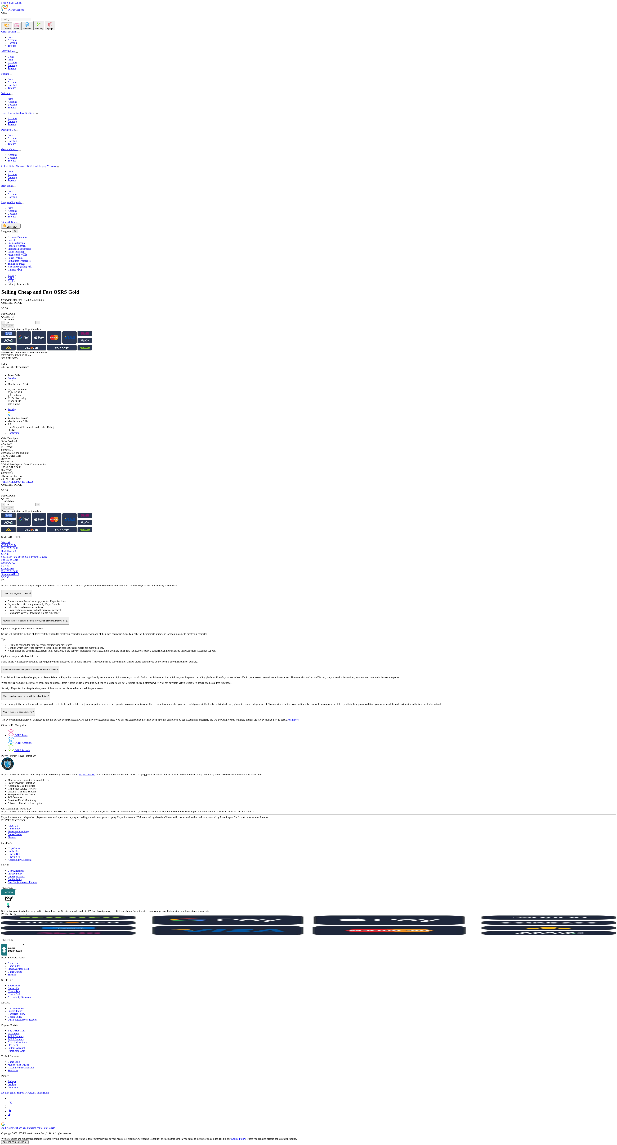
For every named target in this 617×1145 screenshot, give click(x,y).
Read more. (293, 719)
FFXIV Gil (13, 1045)
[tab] (6, 26)
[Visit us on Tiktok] (9, 1115)
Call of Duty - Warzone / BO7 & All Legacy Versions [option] (28, 166)
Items (10, 37)
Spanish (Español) (17, 243)
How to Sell (14, 856)
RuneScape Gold (16, 1050)
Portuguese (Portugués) (19, 260)
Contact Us (13, 851)
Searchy (12, 378)
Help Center (14, 848)
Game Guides (15, 834)
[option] (312, 237)
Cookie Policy (15, 879)
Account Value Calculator (21, 1067)
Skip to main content (11, 2)
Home (11, 275)
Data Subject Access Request (22, 882)
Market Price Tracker (18, 1064)
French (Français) (17, 245)
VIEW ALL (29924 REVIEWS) (17, 481)
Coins (11, 56)
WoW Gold (13, 1033)
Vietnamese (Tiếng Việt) (20, 266)
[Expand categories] (18, 32)
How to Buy (14, 854)
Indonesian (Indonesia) (19, 248)
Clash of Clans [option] (8, 31)
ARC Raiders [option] (8, 51)
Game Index (14, 828)
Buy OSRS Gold (16, 1030)
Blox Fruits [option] (7, 185)
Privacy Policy (15, 873)
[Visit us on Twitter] (11, 1105)
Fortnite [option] (5, 73)
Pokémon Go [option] (8, 129)
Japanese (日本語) (17, 254)
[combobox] (16, 19)
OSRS (11, 278)
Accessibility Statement (19, 859)
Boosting (12, 42)
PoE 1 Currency (16, 1036)
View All (5, 542)
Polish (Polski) (15, 258)
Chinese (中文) (15, 269)
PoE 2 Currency (16, 1039)
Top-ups (12, 45)
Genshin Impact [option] (9, 149)
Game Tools (14, 1061)
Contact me (13, 433)
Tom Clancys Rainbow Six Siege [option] (18, 113)
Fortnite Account (16, 1048)
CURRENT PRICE (11, 302)
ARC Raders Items (17, 1042)
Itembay (12, 1084)
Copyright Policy (16, 876)
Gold (10, 281)
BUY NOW (8, 326)
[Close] (15, 231)
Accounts (12, 40)
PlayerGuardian (87, 774)
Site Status (13, 1070)
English (11, 240)
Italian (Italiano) (16, 251)
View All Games (9, 222)
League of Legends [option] (11, 202)
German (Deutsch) (17, 237)
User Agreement (16, 870)
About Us (13, 825)
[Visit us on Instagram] (9, 1111)
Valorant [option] (5, 93)
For (3, 313)
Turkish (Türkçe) (16, 263)
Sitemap (12, 837)
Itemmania (13, 1087)
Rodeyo (12, 1081)
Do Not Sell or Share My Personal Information (25, 1092)
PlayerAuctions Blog (18, 831)
